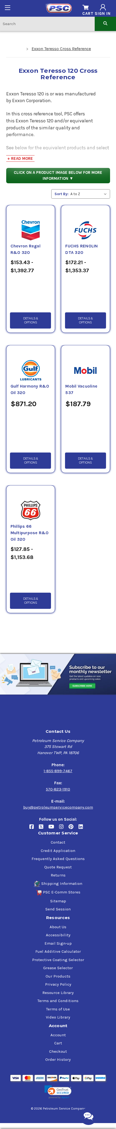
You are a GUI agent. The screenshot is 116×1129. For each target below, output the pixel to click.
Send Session (58, 909)
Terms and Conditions (58, 1000)
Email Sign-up (58, 943)
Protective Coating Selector (58, 959)
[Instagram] (64, 828)
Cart (58, 1043)
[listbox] (90, 193)
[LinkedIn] (83, 828)
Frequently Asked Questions (58, 858)
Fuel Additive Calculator (58, 951)
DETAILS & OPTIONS (30, 320)
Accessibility (58, 935)
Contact (58, 842)
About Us (58, 926)
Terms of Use (58, 1009)
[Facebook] (34, 828)
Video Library (58, 1017)
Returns (58, 875)
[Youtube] (53, 828)
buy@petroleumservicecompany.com (58, 807)
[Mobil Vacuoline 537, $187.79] (85, 364)
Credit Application (58, 850)
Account (58, 1035)
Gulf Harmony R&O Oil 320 (30, 389)
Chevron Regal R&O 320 (25, 249)
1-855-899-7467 (58, 770)
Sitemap (58, 901)
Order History (58, 1059)
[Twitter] (43, 828)
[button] (58, 1092)
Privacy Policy (58, 984)
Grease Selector (58, 967)
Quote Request (58, 867)
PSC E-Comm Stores (61, 892)
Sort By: (61, 194)
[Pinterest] (74, 828)
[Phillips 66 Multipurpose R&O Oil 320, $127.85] (30, 504)
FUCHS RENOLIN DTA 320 (81, 249)
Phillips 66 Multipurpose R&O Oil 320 (30, 533)
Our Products (58, 976)
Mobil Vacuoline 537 (81, 389)
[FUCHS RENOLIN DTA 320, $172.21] (85, 224)
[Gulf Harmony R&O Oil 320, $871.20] (30, 364)
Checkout (58, 1051)
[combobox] (47, 23)
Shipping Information (61, 883)
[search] (105, 23)
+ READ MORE (20, 158)
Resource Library (58, 992)
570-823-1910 (58, 789)
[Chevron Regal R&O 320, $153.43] (30, 224)
